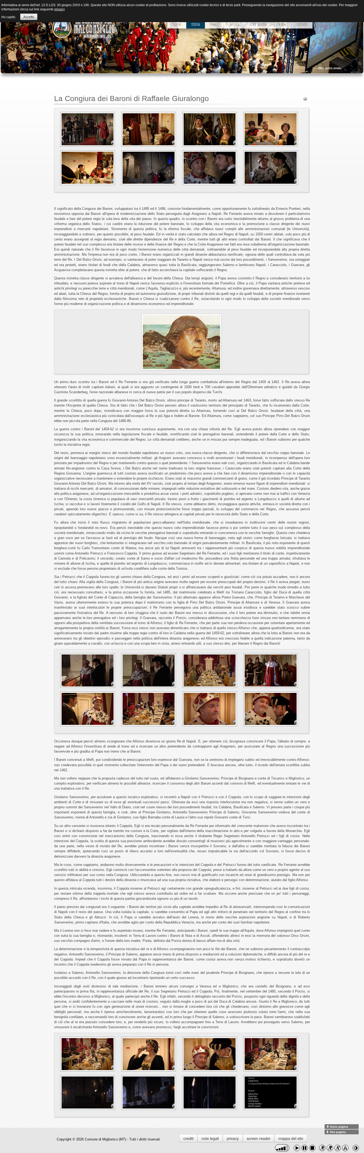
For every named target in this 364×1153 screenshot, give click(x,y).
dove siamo (257, 24)
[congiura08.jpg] (270, 167)
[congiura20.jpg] (270, 1054)
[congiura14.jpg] (148, 709)
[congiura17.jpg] (87, 1054)
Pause (304, 1148)
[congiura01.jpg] (87, 129)
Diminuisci (330, 1148)
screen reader (258, 1138)
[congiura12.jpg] (270, 670)
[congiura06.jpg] (148, 167)
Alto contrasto (356, 1148)
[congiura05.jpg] (87, 167)
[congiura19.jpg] (209, 1054)
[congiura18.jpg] (148, 1054)
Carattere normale (337, 1148)
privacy (233, 1138)
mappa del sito (290, 1138)
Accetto (28, 17)
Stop (312, 1148)
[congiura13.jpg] (87, 709)
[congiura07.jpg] (209, 167)
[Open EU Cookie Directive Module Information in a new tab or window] (357, 16)
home (176, 24)
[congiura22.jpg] (148, 1092)
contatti (302, 24)
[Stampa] (305, 99)
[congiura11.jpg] (209, 670)
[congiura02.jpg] (148, 129)
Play (297, 1148)
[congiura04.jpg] (270, 129)
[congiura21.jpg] (87, 1092)
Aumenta (322, 1148)
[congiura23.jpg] (209, 1092)
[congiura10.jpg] (148, 670)
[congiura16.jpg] (270, 709)
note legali (210, 1138)
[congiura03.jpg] (209, 129)
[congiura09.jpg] (87, 670)
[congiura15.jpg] (209, 709)
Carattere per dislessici (345, 1148)
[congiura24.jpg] (270, 1092)
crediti (188, 1138)
